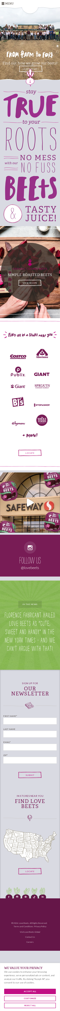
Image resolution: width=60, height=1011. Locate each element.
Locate (30, 453)
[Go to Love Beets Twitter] (34, 894)
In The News (30, 604)
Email (7, 742)
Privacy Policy (40, 926)
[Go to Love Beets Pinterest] (26, 894)
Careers (30, 942)
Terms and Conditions (23, 926)
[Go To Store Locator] (30, 845)
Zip (5, 755)
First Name (10, 716)
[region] (30, 987)
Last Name (9, 729)
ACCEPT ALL (30, 991)
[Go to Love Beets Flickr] (17, 894)
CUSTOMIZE (30, 998)
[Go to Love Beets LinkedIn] (42, 894)
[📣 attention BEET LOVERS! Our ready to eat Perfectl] (30, 502)
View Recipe (30, 282)
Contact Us (30, 937)
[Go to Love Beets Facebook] (9, 894)
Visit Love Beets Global (30, 932)
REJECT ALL (30, 1005)
